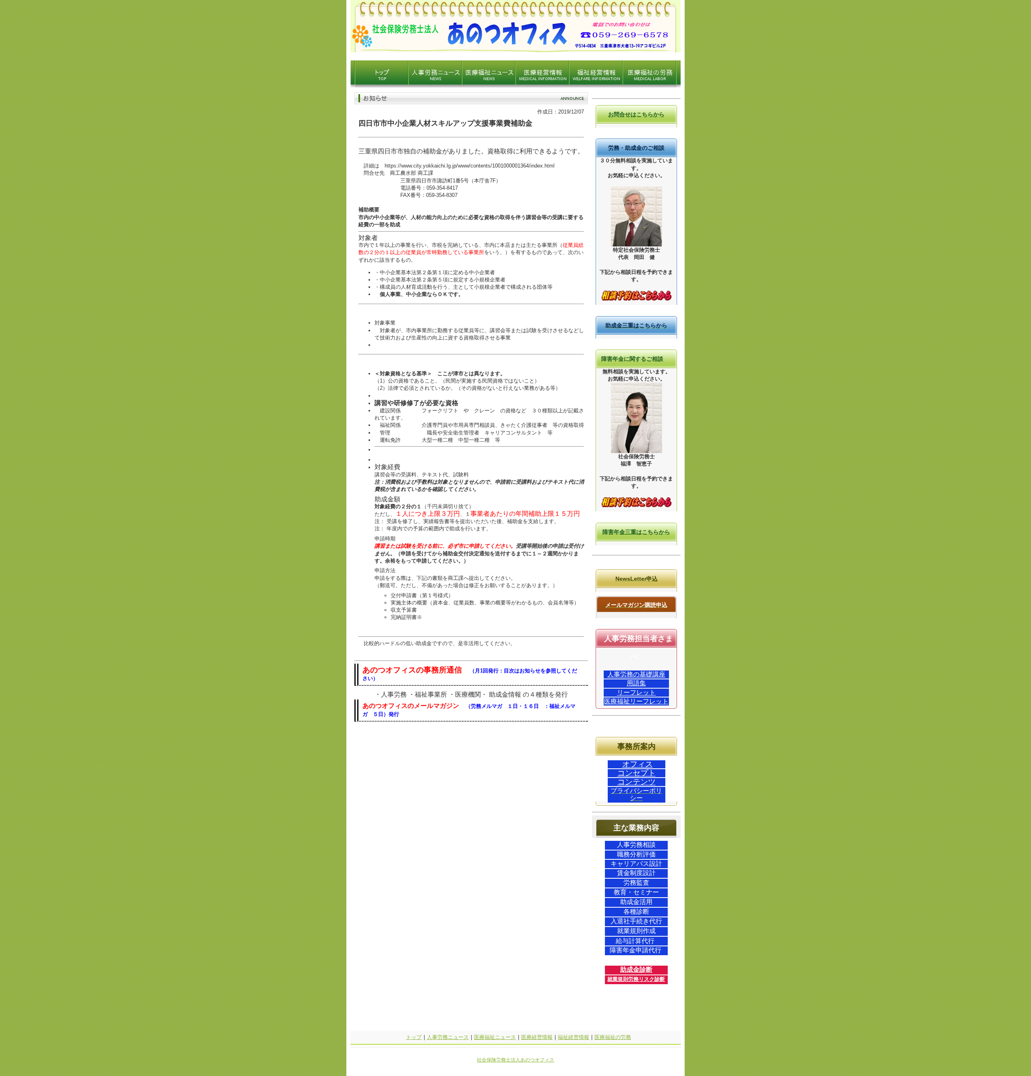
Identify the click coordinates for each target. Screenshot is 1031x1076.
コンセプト (636, 773)
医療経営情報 (537, 1037)
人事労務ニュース (448, 1037)
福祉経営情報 (573, 1037)
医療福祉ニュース (495, 1037)
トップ (414, 1037)
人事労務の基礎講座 (636, 674)
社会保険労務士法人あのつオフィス (515, 1060)
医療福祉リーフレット (636, 701)
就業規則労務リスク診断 (636, 979)
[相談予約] (636, 299)
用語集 (636, 683)
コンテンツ (636, 782)
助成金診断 (636, 969)
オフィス (637, 764)
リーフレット (636, 692)
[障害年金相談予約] (636, 506)
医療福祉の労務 (612, 1037)
